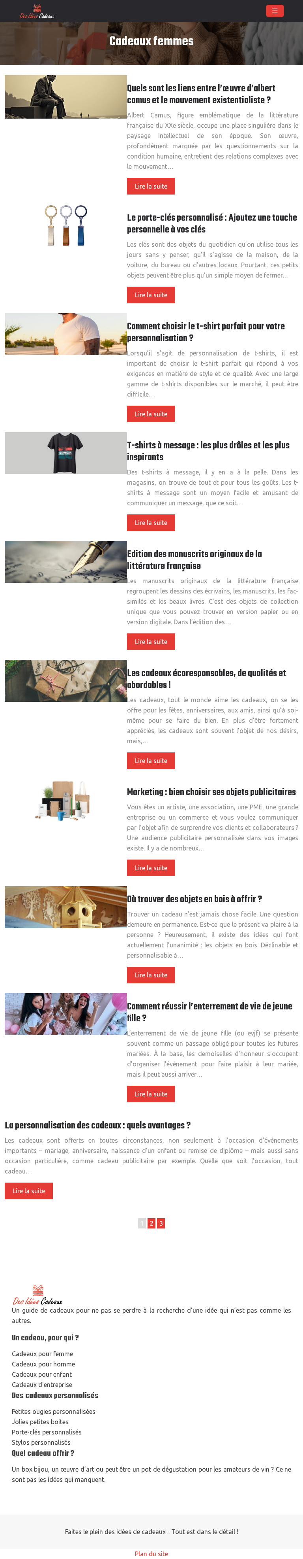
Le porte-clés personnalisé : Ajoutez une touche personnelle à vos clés (212, 224)
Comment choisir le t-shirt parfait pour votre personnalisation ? (206, 333)
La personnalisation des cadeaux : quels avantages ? (98, 1126)
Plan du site (151, 1553)
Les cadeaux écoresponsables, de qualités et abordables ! (206, 680)
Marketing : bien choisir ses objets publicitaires (211, 793)
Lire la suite (151, 186)
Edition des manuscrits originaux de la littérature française (194, 561)
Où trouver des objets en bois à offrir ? (194, 900)
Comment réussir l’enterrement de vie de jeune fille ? (209, 1013)
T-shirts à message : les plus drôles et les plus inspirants (208, 452)
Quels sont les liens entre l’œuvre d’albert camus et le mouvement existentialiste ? (201, 95)
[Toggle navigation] (275, 11)
